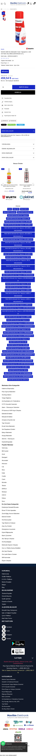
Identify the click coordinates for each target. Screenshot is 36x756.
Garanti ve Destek (7, 601)
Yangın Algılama (6, 398)
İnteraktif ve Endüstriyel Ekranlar (10, 682)
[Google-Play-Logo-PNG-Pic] (18, 643)
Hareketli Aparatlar (7, 442)
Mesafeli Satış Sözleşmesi (9, 610)
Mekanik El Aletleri (7, 416)
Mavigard (4, 457)
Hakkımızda (5, 574)
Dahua (4, 498)
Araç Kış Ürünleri (7, 526)
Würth (9, 209)
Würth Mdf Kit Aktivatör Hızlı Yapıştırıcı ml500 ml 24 (18, 304)
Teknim (4, 485)
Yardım (4, 604)
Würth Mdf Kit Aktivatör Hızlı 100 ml (18, 370)
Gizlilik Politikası (6, 576)
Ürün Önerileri (7, 153)
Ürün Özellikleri (7, 131)
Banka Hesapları (6, 582)
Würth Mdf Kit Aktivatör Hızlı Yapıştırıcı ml (18, 320)
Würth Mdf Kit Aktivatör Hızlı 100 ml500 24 (18, 367)
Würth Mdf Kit (24, 209)
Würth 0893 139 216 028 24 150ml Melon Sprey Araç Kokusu (9, 185)
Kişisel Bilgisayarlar (7, 532)
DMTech (4, 488)
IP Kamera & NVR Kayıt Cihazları (11, 410)
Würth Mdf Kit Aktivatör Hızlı (25, 212)
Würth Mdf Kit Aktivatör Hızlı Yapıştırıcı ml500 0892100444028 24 (18, 312)
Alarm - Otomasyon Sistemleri (10, 407)
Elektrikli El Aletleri (7, 413)
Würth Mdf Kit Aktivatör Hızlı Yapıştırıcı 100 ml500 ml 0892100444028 (18, 229)
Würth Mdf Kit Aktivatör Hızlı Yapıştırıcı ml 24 (18, 329)
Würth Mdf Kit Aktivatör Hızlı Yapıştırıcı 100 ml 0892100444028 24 (18, 267)
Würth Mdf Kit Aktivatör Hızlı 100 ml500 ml (18, 348)
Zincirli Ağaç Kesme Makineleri (10, 513)
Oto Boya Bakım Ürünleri (8, 709)
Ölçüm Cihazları (6, 560)
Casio (3, 479)
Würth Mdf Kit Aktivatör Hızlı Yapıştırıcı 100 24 (18, 284)
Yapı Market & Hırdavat (8, 523)
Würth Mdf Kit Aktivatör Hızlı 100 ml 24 (18, 379)
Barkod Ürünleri (6, 516)
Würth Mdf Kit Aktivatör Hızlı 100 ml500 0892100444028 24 (18, 364)
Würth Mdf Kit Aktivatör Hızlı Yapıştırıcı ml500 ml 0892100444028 (18, 295)
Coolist (4, 476)
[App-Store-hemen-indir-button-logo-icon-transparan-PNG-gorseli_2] (18, 651)
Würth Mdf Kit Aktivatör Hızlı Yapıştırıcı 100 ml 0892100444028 (18, 262)
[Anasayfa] (2, 9)
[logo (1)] (18, 716)
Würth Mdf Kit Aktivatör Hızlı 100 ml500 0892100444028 (18, 360)
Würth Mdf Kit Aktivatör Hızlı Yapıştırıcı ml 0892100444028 (18, 323)
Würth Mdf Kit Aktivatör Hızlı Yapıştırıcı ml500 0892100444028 (18, 308)
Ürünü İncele (11, 180)
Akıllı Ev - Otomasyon (8, 438)
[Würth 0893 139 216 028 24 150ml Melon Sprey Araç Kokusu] (9, 175)
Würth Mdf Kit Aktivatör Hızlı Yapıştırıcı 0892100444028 (18, 332)
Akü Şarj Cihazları (7, 551)
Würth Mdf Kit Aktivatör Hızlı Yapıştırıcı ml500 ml (18, 290)
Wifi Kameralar (6, 557)
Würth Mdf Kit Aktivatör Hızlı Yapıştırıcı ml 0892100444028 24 (18, 326)
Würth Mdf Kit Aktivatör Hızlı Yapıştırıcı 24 (18, 338)
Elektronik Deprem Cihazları (10, 545)
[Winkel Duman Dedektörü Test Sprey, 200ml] (26, 175)
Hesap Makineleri (7, 435)
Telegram (20, 124)
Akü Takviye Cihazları (8, 538)
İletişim (4, 584)
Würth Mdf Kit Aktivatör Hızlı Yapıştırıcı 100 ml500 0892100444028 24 (18, 250)
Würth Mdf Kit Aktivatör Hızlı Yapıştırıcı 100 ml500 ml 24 (18, 239)
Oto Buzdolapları (6, 542)
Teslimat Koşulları (7, 593)
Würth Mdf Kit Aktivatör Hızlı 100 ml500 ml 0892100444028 (18, 351)
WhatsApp (12, 124)
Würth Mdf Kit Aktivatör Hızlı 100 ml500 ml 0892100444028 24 (18, 354)
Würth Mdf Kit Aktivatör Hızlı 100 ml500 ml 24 (18, 357)
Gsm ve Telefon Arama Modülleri (11, 548)
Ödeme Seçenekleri (8, 148)
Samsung (4, 448)
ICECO (4, 495)
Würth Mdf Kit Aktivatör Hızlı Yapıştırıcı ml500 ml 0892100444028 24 (18, 300)
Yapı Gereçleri (6, 423)
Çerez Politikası (6, 615)
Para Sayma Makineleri (8, 391)
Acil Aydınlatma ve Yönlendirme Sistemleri (12, 699)
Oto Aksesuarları (6, 520)
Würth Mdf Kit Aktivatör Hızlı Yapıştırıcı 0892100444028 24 (18, 335)
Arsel (3, 454)
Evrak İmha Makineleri (8, 426)
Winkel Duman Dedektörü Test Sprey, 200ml (27, 185)
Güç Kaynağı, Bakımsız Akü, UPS (10, 701)
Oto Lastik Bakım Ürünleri (9, 554)
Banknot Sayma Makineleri (8, 679)
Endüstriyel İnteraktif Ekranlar (10, 507)
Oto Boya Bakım (6, 395)
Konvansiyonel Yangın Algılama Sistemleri (12, 684)
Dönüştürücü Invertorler (8, 529)
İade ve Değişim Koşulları (9, 613)
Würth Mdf (16, 209)
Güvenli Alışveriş (6, 596)
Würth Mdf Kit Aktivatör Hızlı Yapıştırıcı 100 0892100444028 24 (18, 279)
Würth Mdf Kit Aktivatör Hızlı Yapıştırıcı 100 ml (18, 257)
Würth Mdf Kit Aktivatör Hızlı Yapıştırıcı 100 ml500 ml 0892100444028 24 (18, 235)
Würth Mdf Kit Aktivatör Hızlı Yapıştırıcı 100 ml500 (18, 221)
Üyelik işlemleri (6, 599)
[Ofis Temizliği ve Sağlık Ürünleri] (7, 9)
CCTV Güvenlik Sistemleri (9, 404)
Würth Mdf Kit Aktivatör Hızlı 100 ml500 (18, 345)
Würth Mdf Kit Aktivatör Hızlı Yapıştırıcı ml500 (18, 287)
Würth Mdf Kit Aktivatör (10, 212)
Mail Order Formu (7, 618)
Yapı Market (5, 704)
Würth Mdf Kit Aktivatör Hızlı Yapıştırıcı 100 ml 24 (18, 272)
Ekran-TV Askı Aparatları (9, 510)
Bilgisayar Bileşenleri (7, 694)
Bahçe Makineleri (7, 432)
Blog (3, 587)
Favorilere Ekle (7, 180)
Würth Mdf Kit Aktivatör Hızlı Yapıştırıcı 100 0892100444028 (18, 275)
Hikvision (4, 463)
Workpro (4, 492)
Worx (3, 470)
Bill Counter (5, 451)
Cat (3, 466)
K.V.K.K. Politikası (7, 579)
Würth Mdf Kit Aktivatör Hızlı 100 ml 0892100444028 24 (18, 376)
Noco (3, 501)
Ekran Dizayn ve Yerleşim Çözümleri (11, 689)
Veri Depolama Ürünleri (8, 429)
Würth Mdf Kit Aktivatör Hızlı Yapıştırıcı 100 (18, 218)
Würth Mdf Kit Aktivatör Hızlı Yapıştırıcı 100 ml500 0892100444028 (18, 244)
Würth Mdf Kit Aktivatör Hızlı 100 (18, 342)
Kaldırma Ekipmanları (8, 388)
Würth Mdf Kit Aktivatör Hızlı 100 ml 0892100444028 (18, 373)
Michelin (4, 482)
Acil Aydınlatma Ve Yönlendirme (11, 401)
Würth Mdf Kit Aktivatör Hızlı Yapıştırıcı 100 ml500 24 (18, 254)
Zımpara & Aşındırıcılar (8, 420)
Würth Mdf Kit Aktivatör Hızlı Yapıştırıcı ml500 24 (18, 316)
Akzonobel (5, 460)
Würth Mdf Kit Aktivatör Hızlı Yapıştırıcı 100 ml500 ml (18, 224)
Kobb (3, 473)
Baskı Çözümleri (6, 535)
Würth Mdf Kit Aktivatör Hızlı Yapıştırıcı (18, 215)
